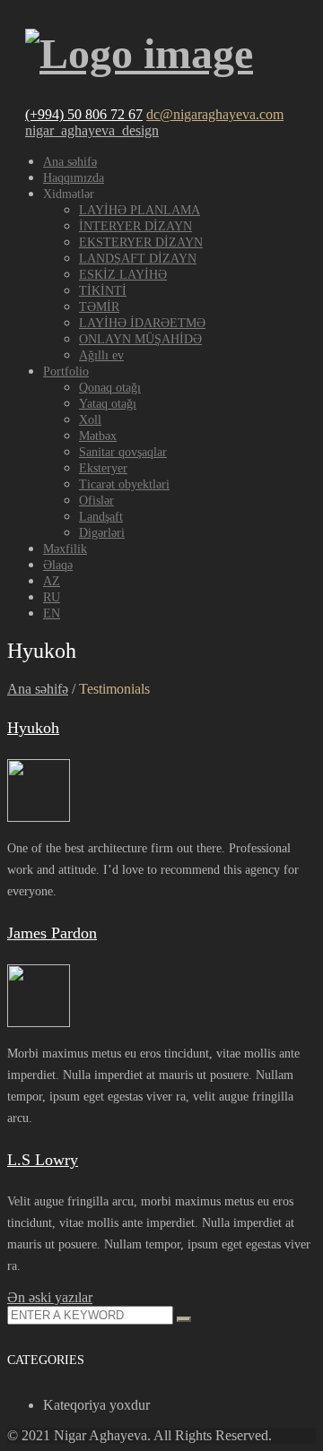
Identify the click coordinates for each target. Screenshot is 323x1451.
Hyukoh (33, 728)
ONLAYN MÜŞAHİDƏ (140, 339)
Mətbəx (98, 436)
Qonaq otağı (110, 387)
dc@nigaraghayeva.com (215, 114)
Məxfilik (65, 549)
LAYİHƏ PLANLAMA (139, 210)
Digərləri (102, 533)
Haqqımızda (73, 178)
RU (51, 597)
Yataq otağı (107, 403)
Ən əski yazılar (49, 1297)
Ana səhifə (70, 161)
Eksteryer (103, 468)
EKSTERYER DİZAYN (141, 242)
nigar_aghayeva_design (92, 130)
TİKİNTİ (103, 291)
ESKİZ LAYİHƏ (123, 274)
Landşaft (101, 516)
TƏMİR (99, 307)
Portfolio (66, 371)
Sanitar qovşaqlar (123, 452)
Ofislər (96, 500)
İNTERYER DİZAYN (135, 226)
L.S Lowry (42, 1160)
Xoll (90, 420)
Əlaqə (58, 565)
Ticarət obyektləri (124, 484)
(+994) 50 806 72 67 (84, 114)
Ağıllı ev (101, 355)
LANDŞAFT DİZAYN (137, 258)
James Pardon (52, 933)
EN (51, 613)
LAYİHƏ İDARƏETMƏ (142, 323)
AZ (51, 581)
